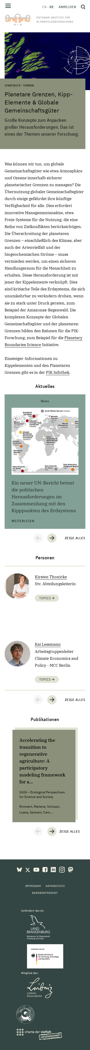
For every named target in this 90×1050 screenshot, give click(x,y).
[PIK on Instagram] (62, 869)
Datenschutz (55, 886)
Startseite (12, 85)
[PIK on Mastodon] (70, 869)
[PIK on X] (28, 869)
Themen (28, 85)
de (52, 7)
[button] (38, 538)
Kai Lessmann (48, 644)
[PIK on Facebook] (45, 869)
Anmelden (67, 7)
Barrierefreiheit (45, 893)
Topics (45, 598)
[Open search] (81, 7)
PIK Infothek (57, 372)
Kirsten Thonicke (51, 576)
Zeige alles (75, 538)
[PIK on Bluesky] (20, 869)
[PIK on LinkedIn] (54, 869)
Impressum (33, 886)
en (44, 7)
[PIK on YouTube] (36, 869)
